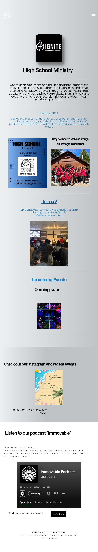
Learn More (59, 514)
